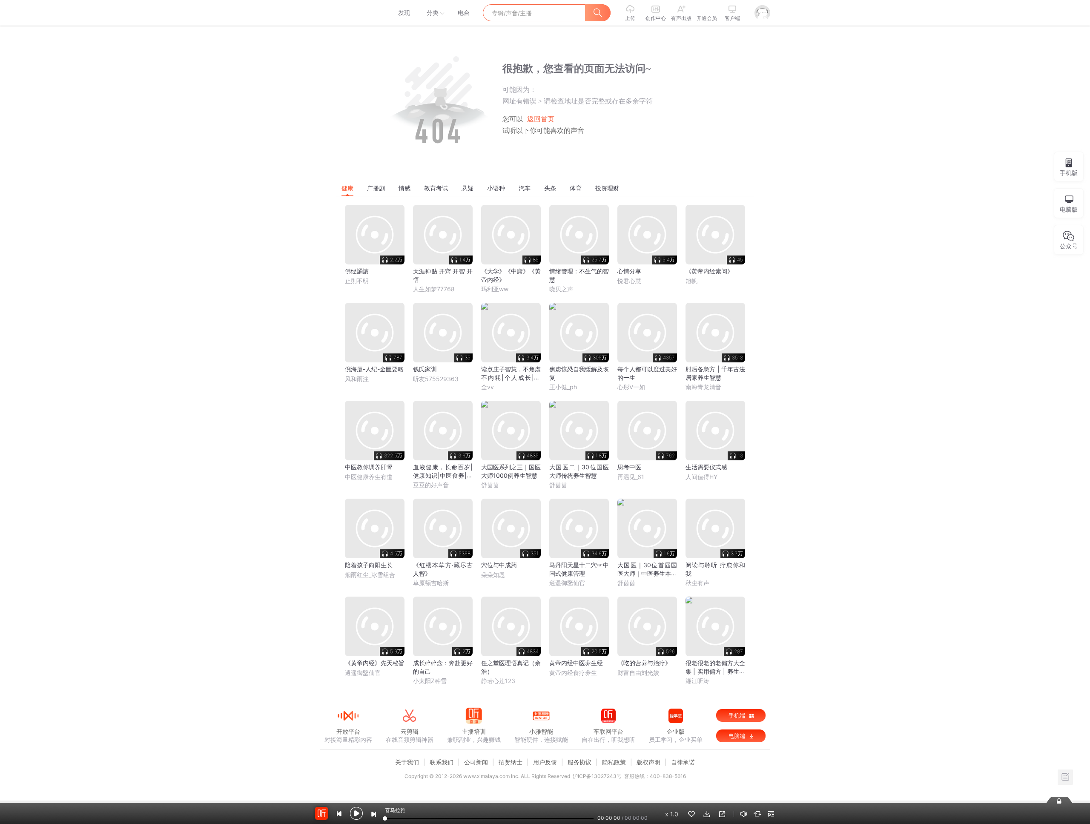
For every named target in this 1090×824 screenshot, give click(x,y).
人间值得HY (701, 476)
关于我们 (407, 762)
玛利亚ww (494, 289)
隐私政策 (614, 762)
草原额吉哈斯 (431, 582)
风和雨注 (357, 378)
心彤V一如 (631, 386)
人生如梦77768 (434, 289)
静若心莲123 (498, 680)
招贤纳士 (510, 762)
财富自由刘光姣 (638, 672)
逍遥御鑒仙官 (567, 582)
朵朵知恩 (493, 574)
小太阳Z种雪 (430, 680)
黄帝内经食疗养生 (573, 672)
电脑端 (738, 735)
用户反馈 (545, 762)
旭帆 (691, 280)
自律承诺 (683, 762)
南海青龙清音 (703, 386)
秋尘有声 (697, 582)
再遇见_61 (630, 476)
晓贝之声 (561, 289)
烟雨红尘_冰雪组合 (370, 574)
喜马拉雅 (348, 13)
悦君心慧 (629, 280)
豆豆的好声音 (431, 484)
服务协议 (579, 762)
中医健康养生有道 (369, 476)
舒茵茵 (490, 484)
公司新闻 (476, 762)
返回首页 (540, 119)
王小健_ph (563, 386)
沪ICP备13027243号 (597, 776)
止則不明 (357, 280)
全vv (487, 386)
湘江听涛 (697, 680)
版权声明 (648, 762)
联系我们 (441, 762)
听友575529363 (436, 378)
